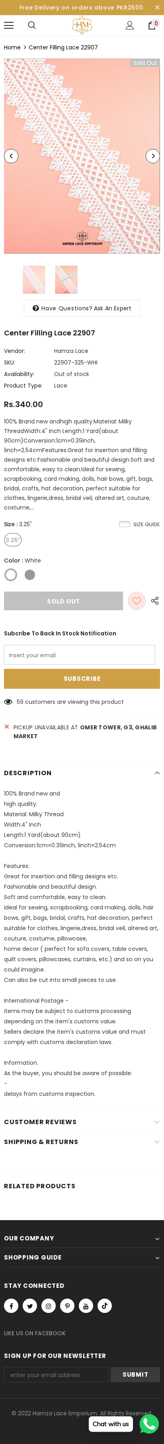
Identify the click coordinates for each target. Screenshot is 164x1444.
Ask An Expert (113, 308)
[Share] (153, 601)
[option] (82, 156)
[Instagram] (48, 1306)
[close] (157, 8)
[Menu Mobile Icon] (9, 25)
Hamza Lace (71, 351)
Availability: (19, 374)
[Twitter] (30, 1306)
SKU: (9, 362)
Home (12, 47)
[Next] (153, 156)
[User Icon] (130, 25)
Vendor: (14, 351)
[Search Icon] (32, 25)
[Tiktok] (105, 1306)
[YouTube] (86, 1306)
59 (20, 702)
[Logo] (82, 25)
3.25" (13, 540)
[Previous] (11, 156)
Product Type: (23, 386)
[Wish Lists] (137, 601)
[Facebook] (11, 1306)
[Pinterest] (67, 1306)
